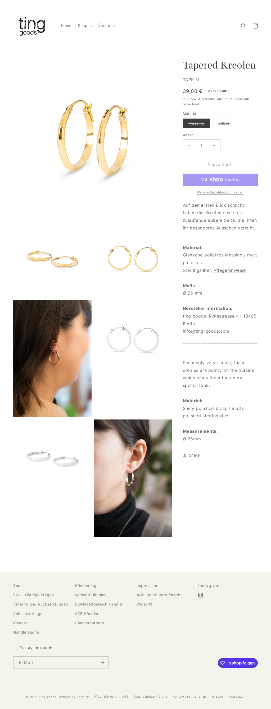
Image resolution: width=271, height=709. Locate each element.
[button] (84, 25)
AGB (125, 696)
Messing (199, 124)
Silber (226, 124)
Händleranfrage (89, 623)
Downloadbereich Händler (99, 604)
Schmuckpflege (28, 613)
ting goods (47, 697)
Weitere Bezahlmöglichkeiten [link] (220, 192)
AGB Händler (87, 613)
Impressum (147, 585)
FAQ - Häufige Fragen (33, 595)
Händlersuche (26, 632)
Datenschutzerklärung (150, 696)
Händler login (87, 585)
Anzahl (189, 135)
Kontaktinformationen (189, 696)
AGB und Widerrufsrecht (159, 595)
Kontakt (20, 623)
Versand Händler (90, 595)
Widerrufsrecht (105, 696)
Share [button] (194, 455)
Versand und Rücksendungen (40, 604)
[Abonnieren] (102, 662)
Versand (208, 99)
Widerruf (145, 604)
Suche (19, 585)
